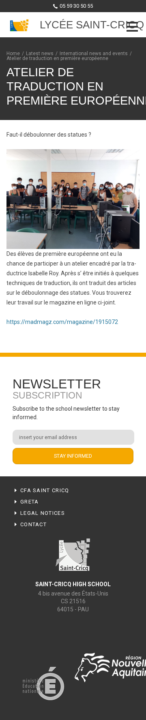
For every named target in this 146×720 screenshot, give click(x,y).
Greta (29, 502)
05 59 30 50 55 (76, 6)
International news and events (94, 53)
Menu (132, 27)
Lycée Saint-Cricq (92, 25)
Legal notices (42, 513)
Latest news (40, 53)
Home (13, 53)
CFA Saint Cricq (44, 490)
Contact (33, 524)
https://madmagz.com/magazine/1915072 (62, 322)
